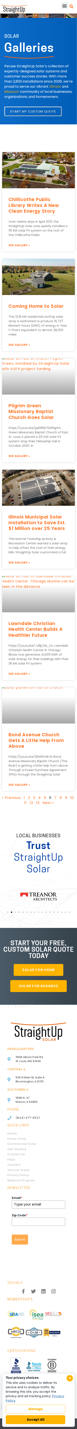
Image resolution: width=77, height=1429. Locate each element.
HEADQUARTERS (20, 1049)
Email (17, 1198)
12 (31, 802)
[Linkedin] (43, 1291)
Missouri (11, 91)
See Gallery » (19, 245)
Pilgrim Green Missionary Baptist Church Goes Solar (31, 411)
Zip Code (20, 1215)
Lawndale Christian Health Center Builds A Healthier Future (36, 629)
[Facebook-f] (23, 1291)
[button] (64, 5)
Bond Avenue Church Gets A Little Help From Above (36, 740)
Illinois (55, 86)
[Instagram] (53, 1291)
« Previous (11, 797)
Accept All (35, 1419)
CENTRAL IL (16, 1069)
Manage (35, 1409)
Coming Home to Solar (36, 306)
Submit (20, 1239)
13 (38, 802)
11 (25, 802)
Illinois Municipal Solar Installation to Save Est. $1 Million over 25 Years (37, 522)
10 (72, 797)
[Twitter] (33, 1291)
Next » (48, 802)
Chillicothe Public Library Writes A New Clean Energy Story (34, 205)
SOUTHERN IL (18, 1089)
